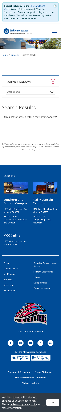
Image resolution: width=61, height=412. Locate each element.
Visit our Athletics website (30, 331)
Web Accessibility (30, 383)
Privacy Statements (43, 372)
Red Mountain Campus (43, 201)
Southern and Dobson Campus (15, 201)
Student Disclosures (43, 271)
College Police (40, 282)
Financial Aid (9, 290)
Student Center (11, 268)
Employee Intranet (42, 288)
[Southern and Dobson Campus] (16, 189)
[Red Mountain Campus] (45, 189)
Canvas (7, 263)
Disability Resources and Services (45, 265)
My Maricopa (10, 274)
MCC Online (12, 235)
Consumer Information (19, 372)
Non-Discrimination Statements (30, 377)
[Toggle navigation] (54, 31)
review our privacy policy (23, 404)
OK (52, 402)
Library (36, 277)
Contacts (5, 43)
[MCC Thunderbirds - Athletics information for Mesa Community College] (30, 313)
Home (5, 54)
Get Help (8, 279)
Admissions (9, 285)
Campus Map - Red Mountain (42, 221)
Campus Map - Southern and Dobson (15, 221)
